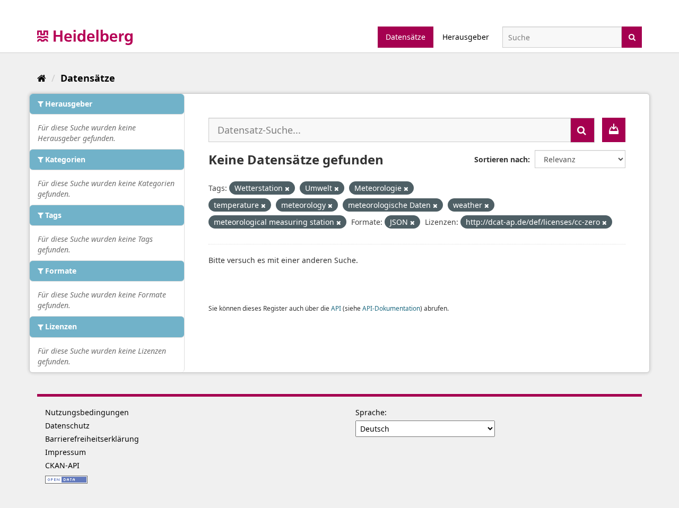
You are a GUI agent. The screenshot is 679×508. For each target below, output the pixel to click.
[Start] (41, 78)
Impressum (65, 452)
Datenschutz (67, 426)
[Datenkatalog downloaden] (613, 130)
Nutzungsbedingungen (87, 412)
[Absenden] (632, 36)
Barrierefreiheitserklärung (92, 439)
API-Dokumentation (391, 308)
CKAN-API (62, 465)
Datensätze (405, 37)
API (336, 308)
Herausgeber (465, 37)
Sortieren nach (501, 159)
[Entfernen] (287, 188)
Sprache (370, 412)
